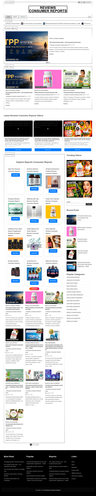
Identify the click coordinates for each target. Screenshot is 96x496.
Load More (34, 288)
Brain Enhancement (50, 342)
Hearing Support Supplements (74, 297)
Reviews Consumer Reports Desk (59, 45)
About (15, 17)
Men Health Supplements (73, 306)
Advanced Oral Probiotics (13, 383)
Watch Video (18, 149)
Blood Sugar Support (72, 283)
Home (8, 17)
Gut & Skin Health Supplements (75, 294)
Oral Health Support (72, 309)
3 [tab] (49, 62)
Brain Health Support (72, 289)
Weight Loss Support (69, 90)
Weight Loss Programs (12, 422)
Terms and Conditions (77, 476)
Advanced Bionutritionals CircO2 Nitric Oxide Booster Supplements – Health (31, 23)
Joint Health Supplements (73, 303)
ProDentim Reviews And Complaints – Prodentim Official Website (14, 387)
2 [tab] (48, 62)
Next (38, 445)
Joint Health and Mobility (32, 383)
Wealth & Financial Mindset (56, 38)
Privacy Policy (75, 470)
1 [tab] (47, 62)
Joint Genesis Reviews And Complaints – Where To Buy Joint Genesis (34, 387)
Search (69, 202)
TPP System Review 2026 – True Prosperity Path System (66, 23)
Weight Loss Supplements (41, 90)
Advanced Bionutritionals (32, 342)
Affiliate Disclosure (76, 473)
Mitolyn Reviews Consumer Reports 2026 (45, 92)
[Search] (89, 17)
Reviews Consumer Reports (53, 490)
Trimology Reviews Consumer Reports (74, 92)
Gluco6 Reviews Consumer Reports (35, 475)
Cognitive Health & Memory (52, 383)
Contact (23, 17)
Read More (8, 105)
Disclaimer (74, 467)
